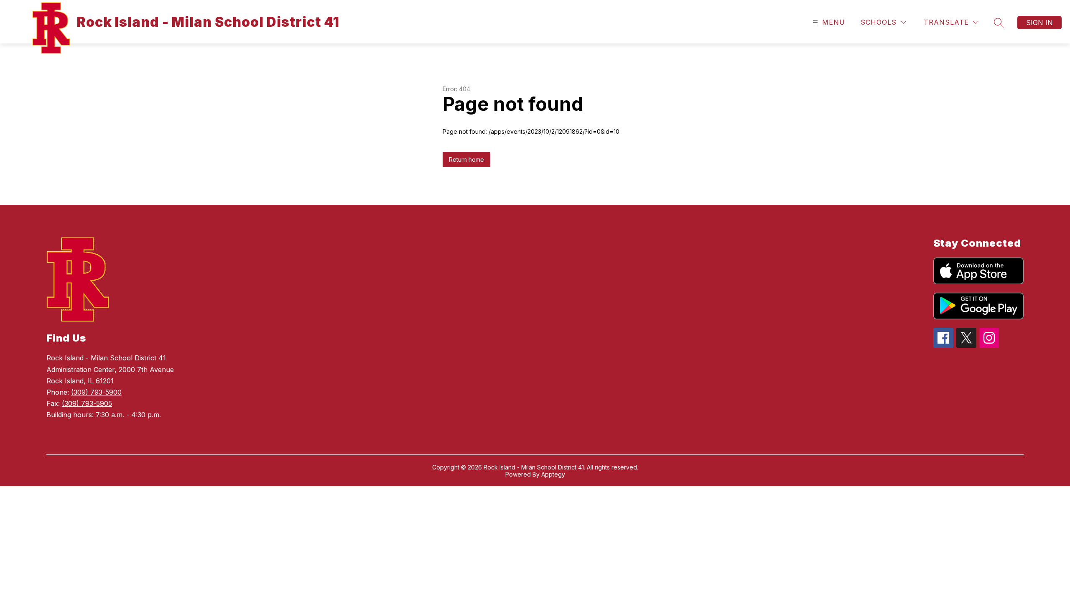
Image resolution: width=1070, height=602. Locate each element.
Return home (466, 159)
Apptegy (553, 474)
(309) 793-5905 (87, 403)
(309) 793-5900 (96, 392)
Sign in (1039, 22)
